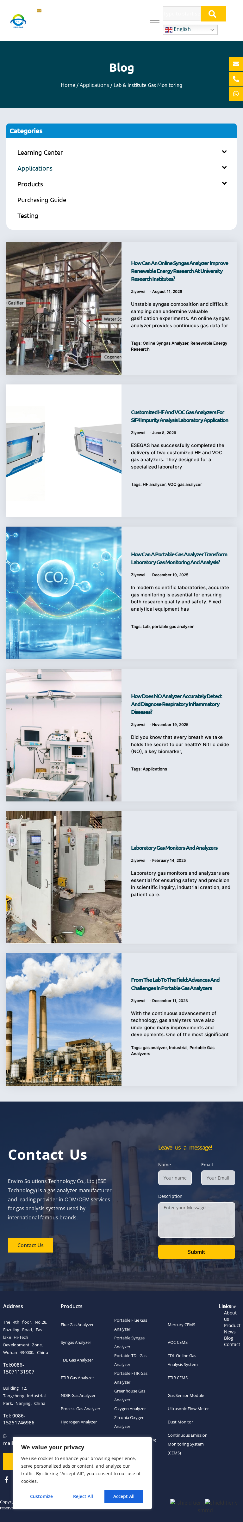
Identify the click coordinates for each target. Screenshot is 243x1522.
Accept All (123, 1496)
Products (30, 184)
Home (68, 85)
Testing (27, 215)
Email (207, 1165)
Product (232, 1325)
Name (164, 1165)
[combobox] (182, 13)
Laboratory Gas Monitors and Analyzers (174, 847)
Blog (228, 1338)
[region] (82, 1473)
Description (170, 1196)
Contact (232, 1344)
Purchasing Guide (41, 199)
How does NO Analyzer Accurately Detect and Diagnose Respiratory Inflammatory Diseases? (176, 703)
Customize (41, 1496)
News (230, 1332)
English (181, 29)
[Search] (213, 13)
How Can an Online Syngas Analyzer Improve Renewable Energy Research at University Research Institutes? (179, 270)
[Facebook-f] (6, 1480)
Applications (94, 85)
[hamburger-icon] (154, 20)
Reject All (83, 1496)
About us (230, 1316)
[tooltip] (236, 64)
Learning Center (40, 152)
